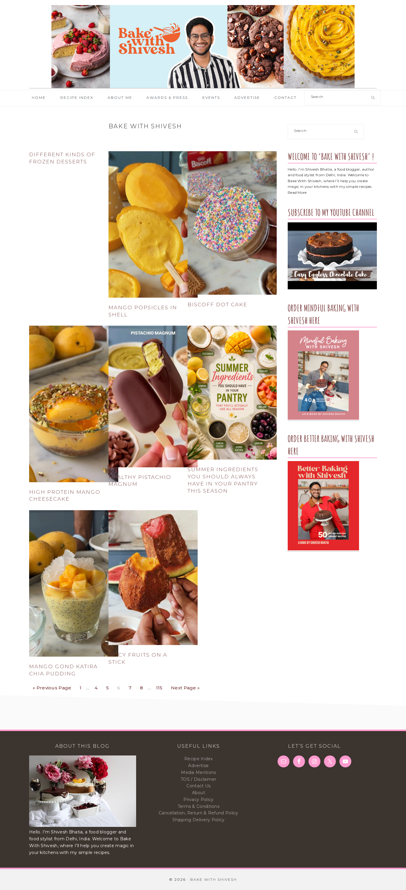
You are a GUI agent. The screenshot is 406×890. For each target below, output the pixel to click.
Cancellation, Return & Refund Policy (198, 813)
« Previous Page (52, 686)
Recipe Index (198, 758)
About (198, 792)
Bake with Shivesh (203, 46)
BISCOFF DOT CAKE (217, 304)
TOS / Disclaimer (198, 779)
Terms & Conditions (198, 806)
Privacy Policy (198, 799)
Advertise (198, 765)
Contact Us (198, 785)
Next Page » (185, 686)
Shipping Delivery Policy (198, 819)
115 (161, 686)
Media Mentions (198, 772)
